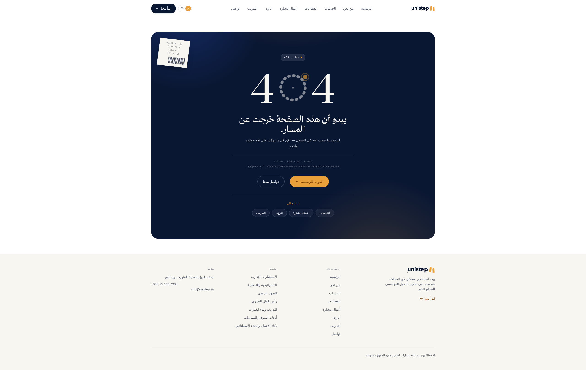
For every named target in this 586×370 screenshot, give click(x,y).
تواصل (235, 8)
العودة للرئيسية (312, 181)
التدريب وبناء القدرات (263, 309)
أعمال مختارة (288, 8)
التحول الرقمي (267, 293)
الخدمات (330, 8)
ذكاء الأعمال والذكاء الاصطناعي (256, 326)
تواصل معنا (271, 181)
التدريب (252, 8)
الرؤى (268, 8)
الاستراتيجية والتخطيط (262, 285)
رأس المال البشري (264, 301)
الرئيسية (366, 8)
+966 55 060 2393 (164, 284)
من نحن (348, 8)
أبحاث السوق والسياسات (260, 317)
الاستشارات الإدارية (264, 277)
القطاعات (311, 8)
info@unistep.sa (202, 289)
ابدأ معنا (166, 8)
